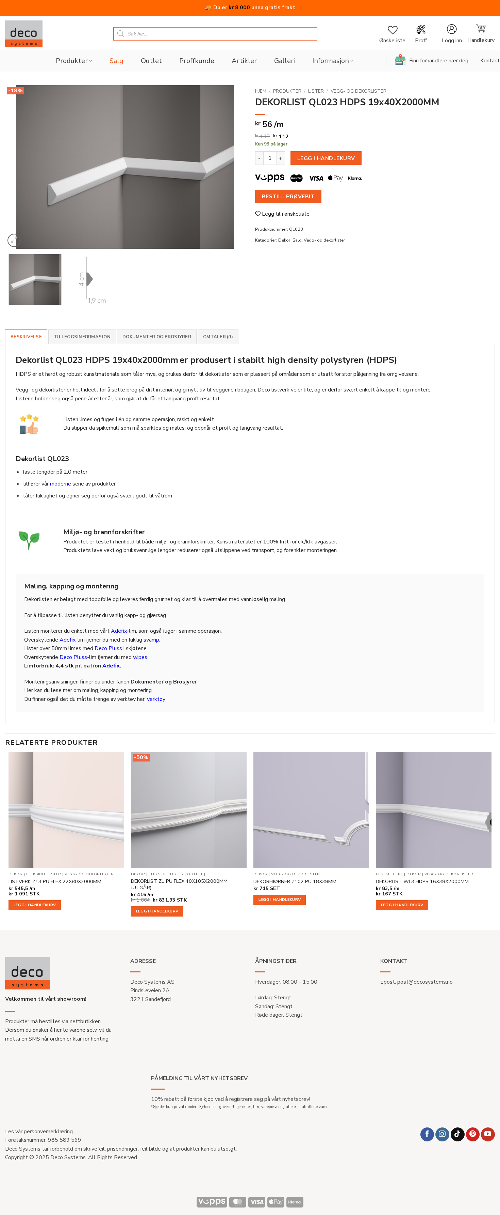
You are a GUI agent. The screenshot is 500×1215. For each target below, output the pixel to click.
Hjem (260, 91)
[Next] (232, 167)
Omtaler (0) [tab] (218, 337)
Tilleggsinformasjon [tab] (82, 337)
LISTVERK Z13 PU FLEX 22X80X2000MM (55, 881)
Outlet (151, 60)
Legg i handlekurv (326, 158)
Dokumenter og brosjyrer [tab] (156, 337)
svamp (151, 640)
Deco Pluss (108, 648)
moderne (60, 484)
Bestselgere (389, 874)
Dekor (284, 240)
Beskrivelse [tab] (26, 337)
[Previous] (18, 167)
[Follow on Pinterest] (473, 1134)
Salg (116, 60)
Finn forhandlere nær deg (438, 60)
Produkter (72, 60)
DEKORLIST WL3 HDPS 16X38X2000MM (422, 881)
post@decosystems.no (425, 982)
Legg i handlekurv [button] (35, 905)
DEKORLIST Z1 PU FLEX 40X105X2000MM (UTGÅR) (179, 884)
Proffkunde (196, 60)
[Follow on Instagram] (442, 1134)
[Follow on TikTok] (458, 1134)
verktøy (156, 699)
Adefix (119, 631)
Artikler (244, 60)
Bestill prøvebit (288, 196)
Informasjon (330, 60)
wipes (140, 657)
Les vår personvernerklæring (39, 1131)
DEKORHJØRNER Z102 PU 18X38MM (294, 881)
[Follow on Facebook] (427, 1134)
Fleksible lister (43, 874)
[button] (452, 34)
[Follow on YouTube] (488, 1134)
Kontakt (490, 60)
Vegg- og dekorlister (358, 91)
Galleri (284, 60)
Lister (316, 91)
